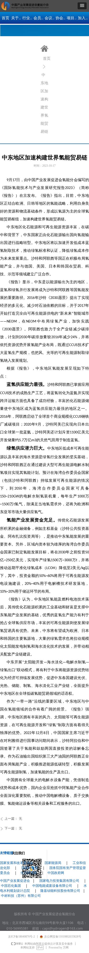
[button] (82, 5)
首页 (47, 58)
